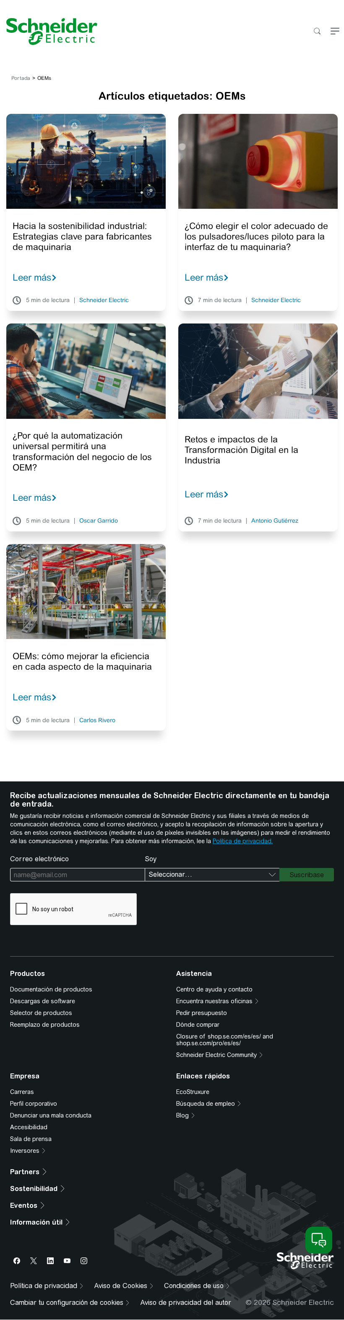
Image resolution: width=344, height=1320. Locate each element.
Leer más (32, 277)
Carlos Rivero (97, 720)
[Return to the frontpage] (48, 31)
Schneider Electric (104, 300)
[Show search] (317, 32)
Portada (20, 78)
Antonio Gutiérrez (274, 521)
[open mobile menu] (335, 32)
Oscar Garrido (98, 521)
